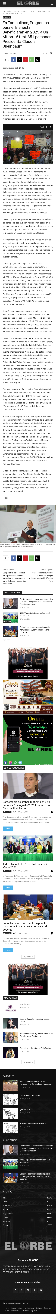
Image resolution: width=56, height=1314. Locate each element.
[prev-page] (4, 641)
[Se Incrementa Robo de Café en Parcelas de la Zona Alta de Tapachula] (10, 1085)
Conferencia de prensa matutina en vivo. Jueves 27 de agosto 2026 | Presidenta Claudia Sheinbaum (36, 601)
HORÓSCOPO (25, 1004)
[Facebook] (13, 59)
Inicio (5, 11)
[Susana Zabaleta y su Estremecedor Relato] (10, 1023)
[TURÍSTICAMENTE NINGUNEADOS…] (10, 1127)
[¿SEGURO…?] (10, 1113)
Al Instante (12, 11)
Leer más (8, 829)
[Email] (37, 59)
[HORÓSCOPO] (10, 1008)
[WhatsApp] (31, 59)
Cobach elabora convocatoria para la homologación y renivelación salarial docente (35, 629)
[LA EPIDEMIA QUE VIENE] (10, 1099)
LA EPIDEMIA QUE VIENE (30, 1096)
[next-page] (8, 641)
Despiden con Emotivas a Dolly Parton (35, 1048)
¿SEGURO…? (25, 1109)
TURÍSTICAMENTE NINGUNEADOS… (34, 1124)
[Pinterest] (25, 59)
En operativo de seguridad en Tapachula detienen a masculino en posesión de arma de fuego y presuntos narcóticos (14, 578)
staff (14, 812)
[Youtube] (40, 1290)
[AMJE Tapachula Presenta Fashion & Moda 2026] (10, 617)
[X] (19, 59)
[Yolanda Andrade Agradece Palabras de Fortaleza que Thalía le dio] (10, 1037)
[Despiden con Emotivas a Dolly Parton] (10, 1052)
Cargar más (27, 956)
